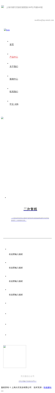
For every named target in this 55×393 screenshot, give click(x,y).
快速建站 (47, 387)
